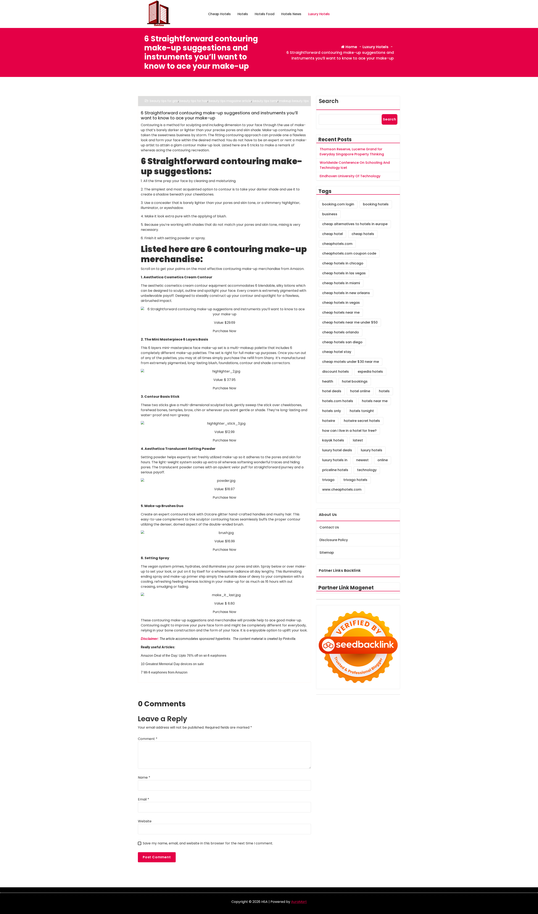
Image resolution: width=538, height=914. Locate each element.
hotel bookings (355, 381)
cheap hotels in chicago (342, 263)
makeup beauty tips (294, 101)
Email (143, 799)
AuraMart (299, 901)
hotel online (360, 391)
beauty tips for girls (164, 101)
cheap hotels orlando (340, 332)
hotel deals (331, 391)
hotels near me (375, 401)
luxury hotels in (334, 460)
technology (367, 470)
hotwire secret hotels (362, 420)
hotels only (331, 410)
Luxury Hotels (375, 46)
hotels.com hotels (337, 401)
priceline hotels (335, 470)
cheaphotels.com (337, 243)
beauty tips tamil (265, 101)
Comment (147, 738)
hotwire (328, 420)
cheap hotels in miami (341, 283)
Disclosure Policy (333, 540)
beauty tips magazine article (230, 101)
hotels (384, 391)
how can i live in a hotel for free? (349, 430)
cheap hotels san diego (342, 342)
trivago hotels (355, 479)
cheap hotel (332, 233)
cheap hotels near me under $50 (350, 322)
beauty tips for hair (193, 101)
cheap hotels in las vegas (344, 273)
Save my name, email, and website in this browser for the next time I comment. (208, 843)
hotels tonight (362, 410)
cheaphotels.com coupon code (349, 253)
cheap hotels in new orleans (346, 293)
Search (328, 101)
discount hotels (335, 371)
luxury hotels (371, 450)
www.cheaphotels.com (341, 489)
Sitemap (326, 552)
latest (358, 440)
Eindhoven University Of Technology (350, 176)
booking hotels (376, 204)
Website (145, 821)
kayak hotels (333, 440)
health (327, 381)
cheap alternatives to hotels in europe (355, 224)
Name (144, 777)
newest (362, 460)
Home (351, 46)
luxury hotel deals (337, 450)
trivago (328, 479)
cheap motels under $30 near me (350, 361)
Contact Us (329, 527)
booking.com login (338, 204)
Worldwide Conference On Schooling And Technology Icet (355, 165)
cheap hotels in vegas (341, 302)
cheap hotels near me (341, 312)
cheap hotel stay (336, 351)
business (329, 214)
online (382, 460)
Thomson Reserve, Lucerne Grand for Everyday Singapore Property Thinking (352, 152)
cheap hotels (363, 233)
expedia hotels (370, 371)
